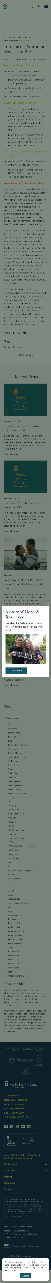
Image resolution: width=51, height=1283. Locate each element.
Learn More (16, 670)
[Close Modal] (48, 604)
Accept (25, 1276)
